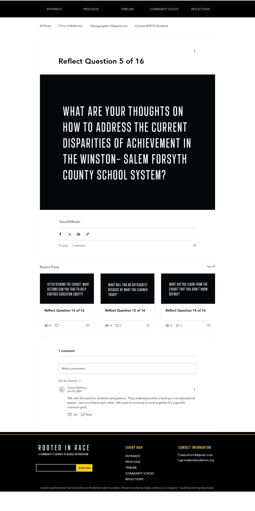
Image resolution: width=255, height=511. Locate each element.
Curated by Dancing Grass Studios (197, 487)
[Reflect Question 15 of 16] (128, 289)
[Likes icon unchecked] (69, 414)
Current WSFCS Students (151, 26)
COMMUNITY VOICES (139, 473)
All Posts (45, 26)
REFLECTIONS (134, 479)
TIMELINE (131, 467)
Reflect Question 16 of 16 (64, 310)
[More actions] (194, 51)
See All (211, 266)
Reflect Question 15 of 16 (125, 310)
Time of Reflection (71, 26)
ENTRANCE (132, 456)
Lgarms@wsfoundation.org (196, 460)
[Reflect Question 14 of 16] (188, 289)
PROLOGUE (133, 462)
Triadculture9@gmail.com (195, 454)
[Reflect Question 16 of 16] (67, 289)
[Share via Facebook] (60, 234)
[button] (127, 9)
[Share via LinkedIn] (78, 234)
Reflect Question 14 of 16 (186, 310)
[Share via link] (87, 234)
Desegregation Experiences (109, 26)
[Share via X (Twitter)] (69, 234)
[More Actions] (194, 389)
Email (38, 463)
